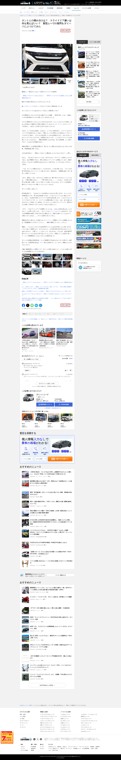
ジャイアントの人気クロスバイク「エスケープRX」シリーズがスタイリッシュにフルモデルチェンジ (50, 666)
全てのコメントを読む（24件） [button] (47, 383)
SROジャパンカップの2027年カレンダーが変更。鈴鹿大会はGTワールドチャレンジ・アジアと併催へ (51, 646)
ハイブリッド (49, 220)
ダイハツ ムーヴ (42, 394)
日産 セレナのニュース (46, 723)
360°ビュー (32, 8)
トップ (23, 8)
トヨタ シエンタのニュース (47, 720)
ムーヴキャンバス (28, 106)
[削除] (13, 731)
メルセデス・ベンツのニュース (89, 714)
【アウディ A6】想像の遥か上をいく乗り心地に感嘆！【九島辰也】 (50, 608)
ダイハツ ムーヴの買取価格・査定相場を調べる (48, 408)
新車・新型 (23, 714)
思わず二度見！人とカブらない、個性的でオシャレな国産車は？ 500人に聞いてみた (51, 636)
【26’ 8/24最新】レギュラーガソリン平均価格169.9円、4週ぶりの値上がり (51, 657)
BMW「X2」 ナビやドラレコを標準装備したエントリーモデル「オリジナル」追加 (51, 627)
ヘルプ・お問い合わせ (53, 750)
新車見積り (60, 8)
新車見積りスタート (46, 404)
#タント (49, 314)
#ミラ (62, 314)
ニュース (76, 8)
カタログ (41, 8)
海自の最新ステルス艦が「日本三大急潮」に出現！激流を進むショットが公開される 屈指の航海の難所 (51, 511)
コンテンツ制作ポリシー (53, 748)
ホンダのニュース (65, 720)
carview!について (52, 746)
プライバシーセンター (84, 746)
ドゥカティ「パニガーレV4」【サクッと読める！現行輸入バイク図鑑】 (51, 597)
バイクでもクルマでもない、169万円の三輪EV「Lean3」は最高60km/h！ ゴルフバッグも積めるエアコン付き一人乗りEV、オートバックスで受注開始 (51, 532)
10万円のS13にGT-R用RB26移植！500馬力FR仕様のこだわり (48, 542)
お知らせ (65, 746)
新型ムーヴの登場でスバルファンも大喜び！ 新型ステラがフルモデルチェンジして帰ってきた (46, 291)
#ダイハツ (56, 314)
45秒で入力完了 (61, 459)
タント (38, 106)
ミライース (52, 211)
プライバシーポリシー (73, 746)
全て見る (69, 81)
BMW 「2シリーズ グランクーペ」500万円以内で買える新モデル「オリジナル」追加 (51, 618)
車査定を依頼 (82, 155)
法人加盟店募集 (85, 748)
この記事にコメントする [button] (32, 359)
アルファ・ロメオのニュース (88, 729)
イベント (22, 725)
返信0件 (27, 370)
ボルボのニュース (85, 731)
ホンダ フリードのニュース (47, 729)
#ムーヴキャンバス (40, 314)
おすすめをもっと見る (46, 685)
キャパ (42, 242)
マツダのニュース (65, 725)
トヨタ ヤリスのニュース (46, 718)
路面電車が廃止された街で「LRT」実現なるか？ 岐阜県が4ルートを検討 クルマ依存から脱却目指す (47, 343)
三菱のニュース (64, 723)
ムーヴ (27, 91)
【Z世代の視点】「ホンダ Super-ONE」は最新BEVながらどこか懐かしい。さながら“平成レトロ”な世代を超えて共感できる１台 (30, 344)
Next (72, 333)
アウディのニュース (86, 718)
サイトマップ (69, 748)
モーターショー (24, 723)
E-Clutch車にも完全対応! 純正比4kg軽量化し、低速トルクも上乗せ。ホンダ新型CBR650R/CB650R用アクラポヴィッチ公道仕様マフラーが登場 (51, 522)
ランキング (82, 42)
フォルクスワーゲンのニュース (89, 720)
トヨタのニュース (65, 714)
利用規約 (92, 746)
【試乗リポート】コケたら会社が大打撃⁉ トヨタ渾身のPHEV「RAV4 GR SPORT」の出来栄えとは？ (50, 552)
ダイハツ (60, 124)
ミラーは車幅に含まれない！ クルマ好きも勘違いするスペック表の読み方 (51, 562)
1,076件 (43, 397)
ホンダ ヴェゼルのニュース (47, 727)
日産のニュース (64, 718)
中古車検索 (50, 8)
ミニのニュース (85, 725)
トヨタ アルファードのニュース (48, 716)
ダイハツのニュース (65, 731)
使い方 (42, 356)
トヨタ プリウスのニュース (47, 714)
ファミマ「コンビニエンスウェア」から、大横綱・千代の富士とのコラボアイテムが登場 (51, 675)
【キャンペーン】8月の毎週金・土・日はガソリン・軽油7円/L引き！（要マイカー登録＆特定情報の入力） (47, 319)
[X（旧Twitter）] (37, 739)
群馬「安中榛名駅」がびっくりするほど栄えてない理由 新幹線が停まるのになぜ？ (64, 342)
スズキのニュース (65, 729)
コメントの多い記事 (94, 42)
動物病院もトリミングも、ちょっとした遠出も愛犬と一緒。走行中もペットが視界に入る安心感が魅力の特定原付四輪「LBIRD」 (51, 588)
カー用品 (22, 718)
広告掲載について (77, 748)
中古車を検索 (65, 404)
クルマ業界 (23, 716)
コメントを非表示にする (67, 355)
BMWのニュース (85, 716)
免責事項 (98, 746)
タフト (59, 211)
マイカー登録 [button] (94, 121)
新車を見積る (95, 155)
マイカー (96, 8)
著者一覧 (63, 748)
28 (67, 370)
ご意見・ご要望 (94, 748)
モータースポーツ (24, 720)
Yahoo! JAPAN (98, 2)
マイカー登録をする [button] (60, 575)
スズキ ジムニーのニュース (47, 731)
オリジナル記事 (86, 8)
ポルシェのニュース (86, 723)
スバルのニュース (65, 727)
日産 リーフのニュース (46, 725)
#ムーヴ (31, 314)
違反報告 (70, 363)
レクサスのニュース (65, 716)
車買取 (68, 8)
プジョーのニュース (86, 727)
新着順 (71, 358)
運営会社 (59, 746)
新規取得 (92, 2)
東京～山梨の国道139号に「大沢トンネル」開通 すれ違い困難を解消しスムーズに (51, 502)
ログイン (87, 2)
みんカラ (42, 748)
